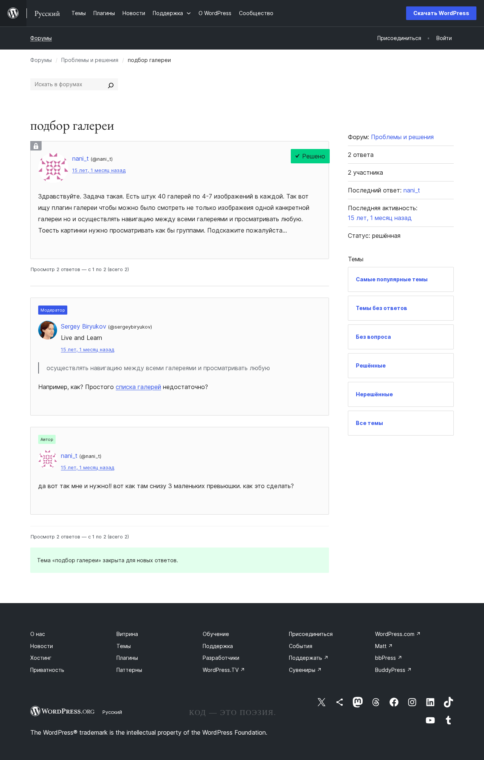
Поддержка (218, 646)
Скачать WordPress (441, 13)
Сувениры (305, 670)
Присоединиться (311, 634)
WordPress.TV (224, 670)
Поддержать (309, 658)
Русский (112, 712)
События (300, 646)
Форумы (41, 38)
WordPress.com (398, 634)
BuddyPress (393, 670)
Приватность (47, 670)
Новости (41, 646)
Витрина (127, 634)
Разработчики (221, 658)
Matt (384, 646)
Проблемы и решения (89, 60)
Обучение (216, 634)
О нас (37, 634)
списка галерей (138, 387)
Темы (123, 646)
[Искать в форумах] (111, 84)
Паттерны (129, 670)
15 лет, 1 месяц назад (99, 170)
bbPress (388, 658)
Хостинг (40, 658)
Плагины (127, 658)
